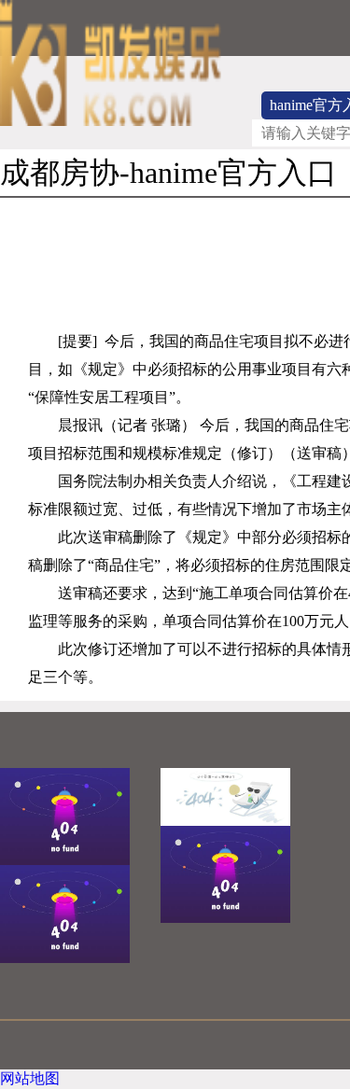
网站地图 (30, 1078)
